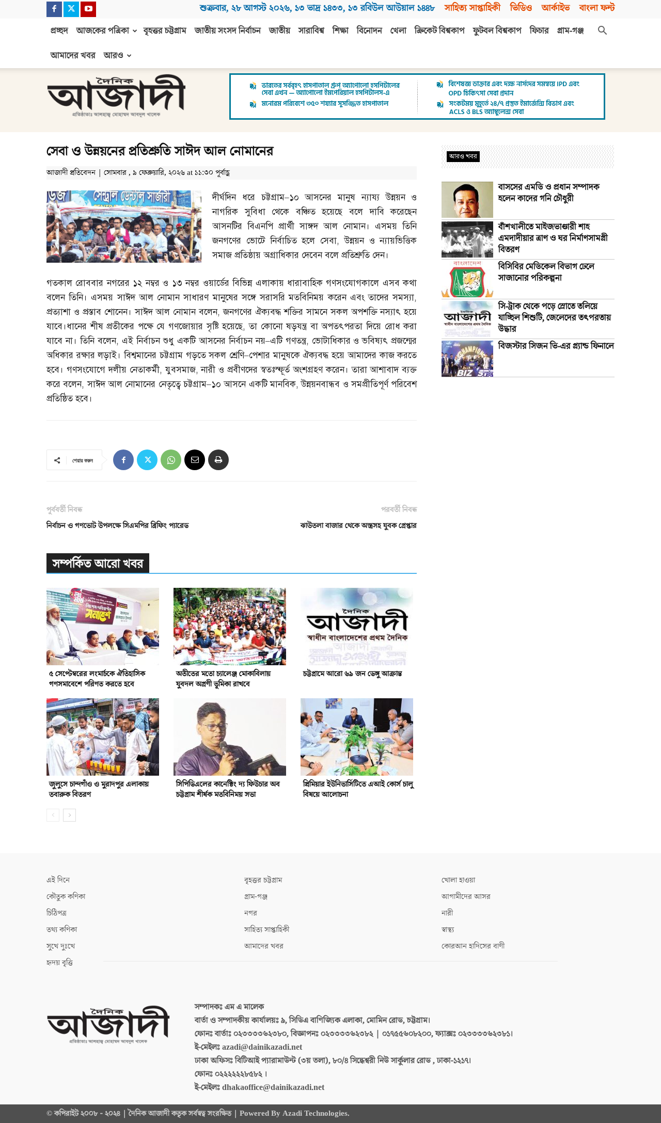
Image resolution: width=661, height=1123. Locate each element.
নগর (250, 913)
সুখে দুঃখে (60, 946)
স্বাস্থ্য (448, 929)
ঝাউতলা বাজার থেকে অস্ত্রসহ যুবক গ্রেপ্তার (359, 525)
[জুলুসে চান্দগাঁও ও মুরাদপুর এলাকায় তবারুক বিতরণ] (104, 737)
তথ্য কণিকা (61, 929)
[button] (602, 31)
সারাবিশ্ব (311, 31)
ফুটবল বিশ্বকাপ (497, 31)
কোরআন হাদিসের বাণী (473, 946)
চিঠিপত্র (56, 913)
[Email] (194, 460)
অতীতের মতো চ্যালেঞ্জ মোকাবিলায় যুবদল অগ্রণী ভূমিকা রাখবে (223, 678)
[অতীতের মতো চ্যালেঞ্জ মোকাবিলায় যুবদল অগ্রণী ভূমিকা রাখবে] (232, 626)
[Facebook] (54, 9)
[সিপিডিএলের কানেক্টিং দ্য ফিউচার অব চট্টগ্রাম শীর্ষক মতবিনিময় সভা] (232, 737)
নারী (447, 913)
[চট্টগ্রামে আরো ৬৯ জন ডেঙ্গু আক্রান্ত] (359, 626)
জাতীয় (279, 31)
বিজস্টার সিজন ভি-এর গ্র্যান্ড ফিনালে (556, 346)
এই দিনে (58, 880)
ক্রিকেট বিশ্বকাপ (440, 31)
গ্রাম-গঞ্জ (570, 31)
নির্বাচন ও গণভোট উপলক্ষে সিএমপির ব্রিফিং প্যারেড (117, 525)
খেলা (398, 31)
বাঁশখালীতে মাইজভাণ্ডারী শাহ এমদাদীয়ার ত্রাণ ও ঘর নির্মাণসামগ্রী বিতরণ (553, 238)
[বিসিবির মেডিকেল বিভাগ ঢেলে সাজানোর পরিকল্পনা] (467, 279)
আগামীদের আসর (466, 896)
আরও (113, 56)
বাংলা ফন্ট (597, 8)
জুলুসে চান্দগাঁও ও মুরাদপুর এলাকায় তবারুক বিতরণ (99, 789)
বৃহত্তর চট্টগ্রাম (165, 31)
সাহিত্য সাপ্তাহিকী (472, 8)
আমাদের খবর (73, 56)
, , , (317, 8)
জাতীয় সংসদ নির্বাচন (228, 31)
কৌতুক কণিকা (65, 896)
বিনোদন (369, 31)
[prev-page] (52, 815)
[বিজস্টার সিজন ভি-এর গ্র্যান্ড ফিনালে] (467, 359)
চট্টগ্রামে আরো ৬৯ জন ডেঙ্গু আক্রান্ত (352, 673)
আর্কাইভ (556, 8)
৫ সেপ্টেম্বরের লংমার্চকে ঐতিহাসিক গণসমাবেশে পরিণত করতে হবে (97, 678)
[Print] (218, 460)
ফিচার (539, 31)
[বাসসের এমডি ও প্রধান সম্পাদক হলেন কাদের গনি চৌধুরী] (467, 200)
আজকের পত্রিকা (102, 31)
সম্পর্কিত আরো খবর (98, 563)
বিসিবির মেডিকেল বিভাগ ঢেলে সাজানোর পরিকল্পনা (546, 272)
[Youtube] (88, 9)
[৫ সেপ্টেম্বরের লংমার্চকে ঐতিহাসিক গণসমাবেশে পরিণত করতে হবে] (104, 626)
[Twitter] (71, 9)
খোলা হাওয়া (458, 880)
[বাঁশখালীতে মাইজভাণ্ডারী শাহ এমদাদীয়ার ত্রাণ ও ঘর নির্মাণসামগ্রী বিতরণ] (467, 239)
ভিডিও (521, 8)
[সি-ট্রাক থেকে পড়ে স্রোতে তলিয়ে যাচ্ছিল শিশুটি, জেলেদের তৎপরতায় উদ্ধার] (467, 319)
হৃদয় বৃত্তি (59, 962)
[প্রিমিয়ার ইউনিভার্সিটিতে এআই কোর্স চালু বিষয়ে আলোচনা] (359, 737)
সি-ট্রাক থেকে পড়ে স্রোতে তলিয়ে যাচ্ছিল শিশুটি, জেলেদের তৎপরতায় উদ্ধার (554, 317)
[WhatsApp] (171, 460)
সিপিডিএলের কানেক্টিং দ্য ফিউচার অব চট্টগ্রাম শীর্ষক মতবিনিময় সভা (228, 789)
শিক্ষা (341, 31)
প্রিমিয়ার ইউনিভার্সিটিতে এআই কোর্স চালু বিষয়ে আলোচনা (358, 789)
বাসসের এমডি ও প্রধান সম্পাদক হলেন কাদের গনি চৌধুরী (549, 193)
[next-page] (69, 815)
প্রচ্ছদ (59, 31)
